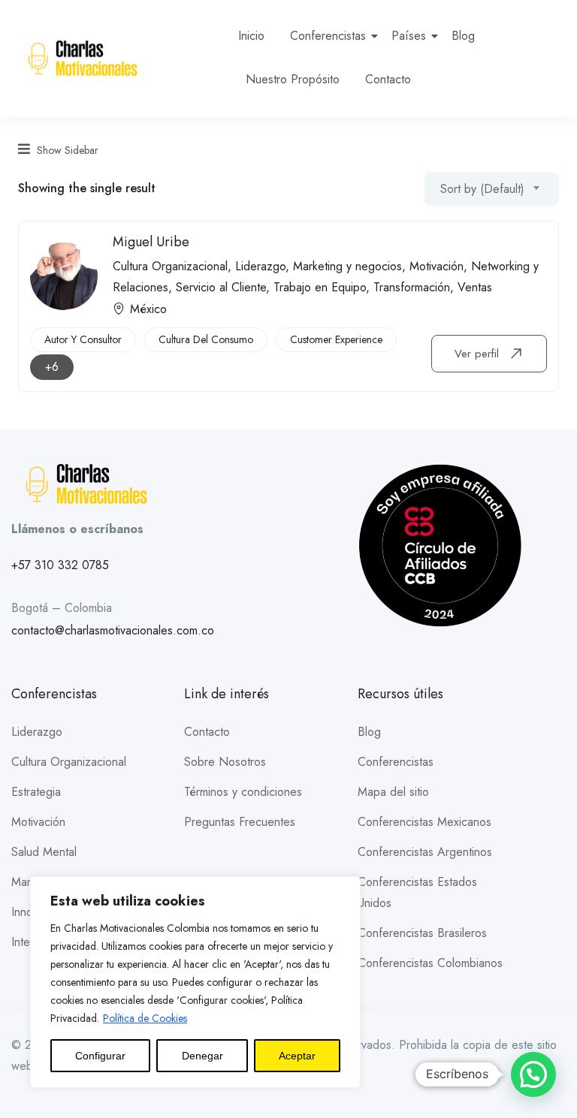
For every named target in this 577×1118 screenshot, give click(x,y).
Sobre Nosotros (225, 761)
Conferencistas (328, 35)
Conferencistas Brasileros (422, 933)
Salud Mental (44, 851)
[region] (195, 982)
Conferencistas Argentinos (425, 851)
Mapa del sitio (393, 791)
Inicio (251, 35)
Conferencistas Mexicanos (424, 821)
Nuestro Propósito (293, 79)
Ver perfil (479, 353)
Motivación (436, 266)
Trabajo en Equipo (319, 287)
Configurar (100, 1056)
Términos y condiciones (243, 791)
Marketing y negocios (347, 266)
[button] (533, 1074)
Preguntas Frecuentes (239, 821)
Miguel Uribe (151, 242)
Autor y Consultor (83, 339)
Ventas (475, 287)
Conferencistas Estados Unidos (417, 892)
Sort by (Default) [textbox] (482, 188)
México (148, 309)
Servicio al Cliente (221, 287)
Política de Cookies (145, 1018)
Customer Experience (336, 339)
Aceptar (297, 1056)
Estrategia (36, 791)
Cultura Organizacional (170, 266)
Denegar (202, 1056)
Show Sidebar (66, 150)
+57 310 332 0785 (60, 565)
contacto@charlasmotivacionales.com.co (112, 630)
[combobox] (491, 189)
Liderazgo (260, 266)
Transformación (411, 287)
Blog (463, 35)
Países (408, 35)
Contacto (388, 79)
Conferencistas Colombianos (430, 963)
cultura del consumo (206, 339)
